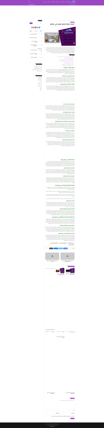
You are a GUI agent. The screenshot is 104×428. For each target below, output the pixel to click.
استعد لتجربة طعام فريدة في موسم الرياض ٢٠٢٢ (67, 64)
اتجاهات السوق (40, 78)
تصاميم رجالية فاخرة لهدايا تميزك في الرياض (67, 61)
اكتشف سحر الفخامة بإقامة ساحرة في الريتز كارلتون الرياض (65, 56)
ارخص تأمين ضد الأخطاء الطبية (33, 37)
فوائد (41, 87)
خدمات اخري (40, 82)
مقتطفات (40, 88)
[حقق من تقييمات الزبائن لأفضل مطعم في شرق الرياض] (59, 270)
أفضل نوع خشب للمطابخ (34, 57)
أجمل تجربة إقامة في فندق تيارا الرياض (60, 337)
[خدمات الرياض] (73, 2)
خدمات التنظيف (40, 83)
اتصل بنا (48, 425)
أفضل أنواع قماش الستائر (34, 50)
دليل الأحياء (40, 86)
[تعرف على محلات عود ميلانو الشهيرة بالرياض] (49, 361)
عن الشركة (53, 425)
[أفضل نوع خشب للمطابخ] (40, 58)
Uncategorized (40, 77)
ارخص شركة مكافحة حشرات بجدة (33, 54)
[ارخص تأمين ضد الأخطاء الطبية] (40, 38)
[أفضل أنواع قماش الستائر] (40, 51)
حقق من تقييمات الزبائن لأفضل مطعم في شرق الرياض (60, 274)
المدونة (41, 81)
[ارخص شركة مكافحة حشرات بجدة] (40, 54)
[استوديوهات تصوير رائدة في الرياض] (49, 298)
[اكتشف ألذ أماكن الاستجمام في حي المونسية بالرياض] (70, 361)
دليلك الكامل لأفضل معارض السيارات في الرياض (67, 59)
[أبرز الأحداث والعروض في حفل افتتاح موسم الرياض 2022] (70, 270)
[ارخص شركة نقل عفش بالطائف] (40, 42)
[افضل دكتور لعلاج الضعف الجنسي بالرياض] (40, 45)
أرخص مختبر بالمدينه (39, 48)
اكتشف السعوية (70, 20)
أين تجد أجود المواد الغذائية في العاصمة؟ (68, 65)
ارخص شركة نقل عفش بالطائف (34, 42)
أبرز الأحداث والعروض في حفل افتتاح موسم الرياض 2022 (70, 274)
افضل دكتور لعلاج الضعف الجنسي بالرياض (34, 45)
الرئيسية (73, 20)
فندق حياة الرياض (71, 244)
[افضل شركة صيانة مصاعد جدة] (40, 35)
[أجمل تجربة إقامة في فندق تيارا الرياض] (59, 333)
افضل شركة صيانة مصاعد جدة (33, 34)
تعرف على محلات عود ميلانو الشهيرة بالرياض (50, 393)
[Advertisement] (52, 12)
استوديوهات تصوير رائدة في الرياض (50, 329)
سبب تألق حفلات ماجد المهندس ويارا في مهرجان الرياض (66, 60)
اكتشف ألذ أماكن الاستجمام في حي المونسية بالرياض (70, 393)
